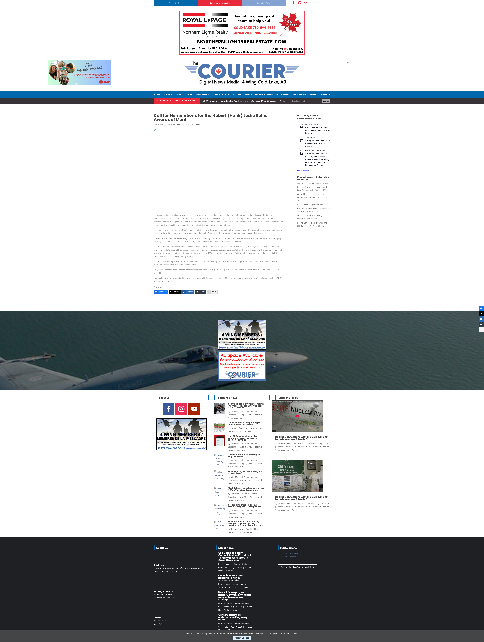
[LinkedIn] (481, 319)
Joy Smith (160, 124)
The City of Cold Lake (240, 428)
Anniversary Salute (304, 95)
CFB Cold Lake (184, 95)
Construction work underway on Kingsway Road (244, 455)
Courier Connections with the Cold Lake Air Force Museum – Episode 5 (301, 498)
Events (285, 95)
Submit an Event (290, 556)
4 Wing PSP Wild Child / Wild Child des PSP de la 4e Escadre (317, 143)
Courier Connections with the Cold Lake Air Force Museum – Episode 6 (301, 438)
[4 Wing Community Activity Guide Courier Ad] (79, 84)
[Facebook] (481, 308)
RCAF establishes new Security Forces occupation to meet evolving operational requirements (245, 523)
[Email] (481, 324)
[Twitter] (481, 313)
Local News (195, 124)
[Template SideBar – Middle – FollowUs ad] (242, 380)
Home (157, 95)
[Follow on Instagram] (299, 2)
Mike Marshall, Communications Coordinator (297, 443)
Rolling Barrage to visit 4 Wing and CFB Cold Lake (245, 472)
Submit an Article (264, 3)
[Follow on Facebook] (293, 2)
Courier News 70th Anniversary (307, 446)
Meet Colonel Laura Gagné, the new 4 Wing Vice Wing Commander (246, 489)
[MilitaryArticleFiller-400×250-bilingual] (242, 349)
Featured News (183, 124)
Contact (325, 95)
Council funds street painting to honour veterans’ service (244, 423)
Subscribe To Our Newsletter (297, 567)
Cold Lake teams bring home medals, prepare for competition (244, 506)
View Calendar (303, 170)
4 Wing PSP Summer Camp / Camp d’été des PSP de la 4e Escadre (317, 130)
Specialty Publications (227, 95)
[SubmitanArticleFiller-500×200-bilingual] (378, 62)
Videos (294, 450)
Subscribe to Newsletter (220, 3)
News (167, 95)
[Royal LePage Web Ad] (242, 54)
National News (240, 450)
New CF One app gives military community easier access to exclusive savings (313, 207)
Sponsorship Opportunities (261, 95)
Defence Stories (237, 529)
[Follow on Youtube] (305, 2)
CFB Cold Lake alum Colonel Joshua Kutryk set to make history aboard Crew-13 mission (239, 101)
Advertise (201, 95)
